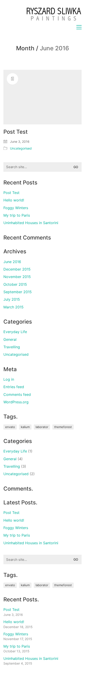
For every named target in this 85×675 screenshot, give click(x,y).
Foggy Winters (15, 208)
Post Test (15, 132)
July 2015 (11, 299)
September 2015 (17, 292)
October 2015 (15, 284)
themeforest (63, 427)
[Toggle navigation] (79, 27)
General (10, 339)
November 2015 (17, 276)
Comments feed (17, 394)
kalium (25, 427)
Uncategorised (21, 148)
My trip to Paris (16, 215)
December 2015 (17, 269)
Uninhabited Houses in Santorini (30, 222)
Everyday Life (15, 331)
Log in (8, 379)
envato (10, 427)
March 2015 (13, 307)
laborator (42, 427)
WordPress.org (16, 402)
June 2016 (12, 261)
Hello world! (13, 200)
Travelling (11, 347)
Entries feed (13, 387)
